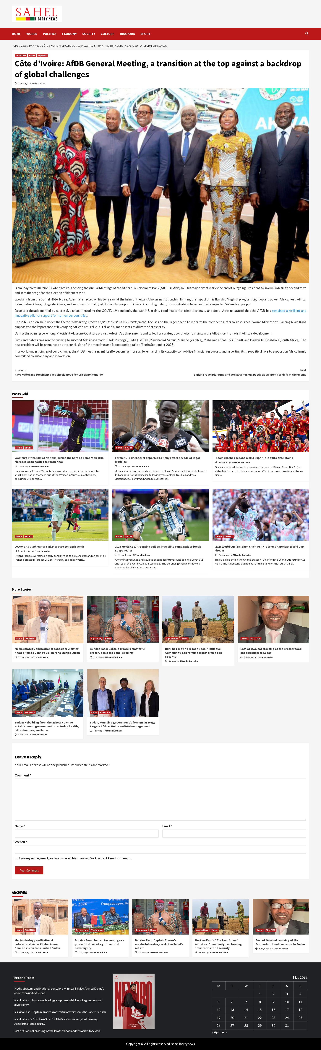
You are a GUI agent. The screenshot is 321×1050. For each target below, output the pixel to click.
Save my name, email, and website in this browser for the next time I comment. (75, 858)
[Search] (306, 33)
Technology (97, 930)
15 (260, 1010)
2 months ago (24, 551)
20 (232, 1018)
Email (167, 826)
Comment (23, 775)
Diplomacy (96, 638)
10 (287, 1002)
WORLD (31, 34)
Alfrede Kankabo (38, 83)
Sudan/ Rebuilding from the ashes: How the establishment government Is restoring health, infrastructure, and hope (47, 726)
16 (273, 1010)
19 (219, 1018)
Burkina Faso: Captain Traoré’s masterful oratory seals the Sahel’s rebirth (117, 651)
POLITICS (49, 34)
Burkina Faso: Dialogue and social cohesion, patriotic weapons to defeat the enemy (250, 372)
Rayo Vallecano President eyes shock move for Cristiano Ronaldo (59, 372)
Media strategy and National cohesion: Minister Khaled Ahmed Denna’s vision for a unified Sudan (47, 651)
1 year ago (23, 83)
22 (260, 1018)
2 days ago (98, 657)
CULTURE (107, 34)
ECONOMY (69, 34)
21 (246, 1018)
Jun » (224, 1032)
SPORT (145, 34)
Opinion (42, 55)
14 (246, 1010)
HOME (16, 34)
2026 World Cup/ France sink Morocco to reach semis (50, 546)
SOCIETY (88, 34)
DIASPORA (127, 34)
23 (273, 1018)
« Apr (215, 1032)
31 (287, 1026)
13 (232, 1010)
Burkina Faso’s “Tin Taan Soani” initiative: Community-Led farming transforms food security (193, 652)
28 (246, 1026)
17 (287, 1010)
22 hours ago (24, 657)
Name (20, 826)
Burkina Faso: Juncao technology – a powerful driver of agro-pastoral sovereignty (99, 944)
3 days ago (174, 661)
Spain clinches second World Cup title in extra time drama (254, 458)
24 (287, 1018)
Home (32, 55)
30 (273, 1026)
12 (219, 1010)
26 (219, 1026)
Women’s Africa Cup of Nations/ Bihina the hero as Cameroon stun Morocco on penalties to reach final (59, 460)
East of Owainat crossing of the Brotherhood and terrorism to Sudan (270, 651)
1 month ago (125, 466)
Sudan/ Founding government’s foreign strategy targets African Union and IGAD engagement (122, 724)
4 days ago (98, 730)
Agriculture (172, 638)
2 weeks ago (24, 466)
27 (232, 1026)
